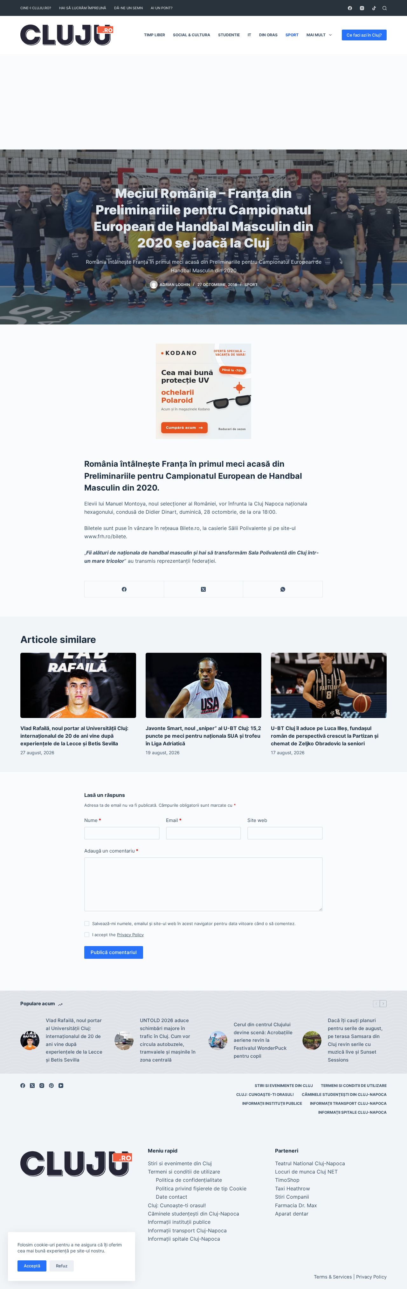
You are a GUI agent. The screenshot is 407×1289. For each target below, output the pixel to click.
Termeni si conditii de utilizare (354, 1085)
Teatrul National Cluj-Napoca (310, 1163)
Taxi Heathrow (292, 1188)
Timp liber (154, 34)
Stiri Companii (292, 1197)
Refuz (61, 1265)
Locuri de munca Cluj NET (306, 1171)
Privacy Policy (130, 934)
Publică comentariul (114, 952)
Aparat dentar (291, 1213)
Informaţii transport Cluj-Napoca (348, 1103)
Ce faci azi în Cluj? (364, 35)
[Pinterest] (51, 1085)
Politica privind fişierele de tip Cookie (201, 1188)
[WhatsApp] (283, 589)
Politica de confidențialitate (189, 1180)
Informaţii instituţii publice (272, 1103)
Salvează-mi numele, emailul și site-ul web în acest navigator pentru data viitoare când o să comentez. (194, 923)
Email (174, 820)
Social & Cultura (191, 34)
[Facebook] (350, 8)
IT (249, 34)
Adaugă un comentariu (111, 851)
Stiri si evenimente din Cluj (284, 1085)
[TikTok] (374, 8)
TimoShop (287, 1180)
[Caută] (385, 8)
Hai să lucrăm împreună (82, 8)
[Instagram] (362, 8)
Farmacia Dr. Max (296, 1205)
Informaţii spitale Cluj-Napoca (352, 1112)
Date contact (171, 1197)
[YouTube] (61, 1085)
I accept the (118, 934)
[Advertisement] (203, 101)
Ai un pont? (162, 8)
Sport (292, 34)
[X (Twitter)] (204, 589)
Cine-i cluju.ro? (35, 8)
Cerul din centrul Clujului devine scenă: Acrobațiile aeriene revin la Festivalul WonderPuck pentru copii (263, 1040)
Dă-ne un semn (128, 8)
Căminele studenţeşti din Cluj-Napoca (344, 1094)
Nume (92, 820)
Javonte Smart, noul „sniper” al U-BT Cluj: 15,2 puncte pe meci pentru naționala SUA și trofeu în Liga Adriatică (203, 736)
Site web (257, 820)
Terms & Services (333, 1277)
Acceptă (32, 1265)
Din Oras (268, 34)
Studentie (229, 34)
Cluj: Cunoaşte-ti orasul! (265, 1094)
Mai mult (316, 34)
